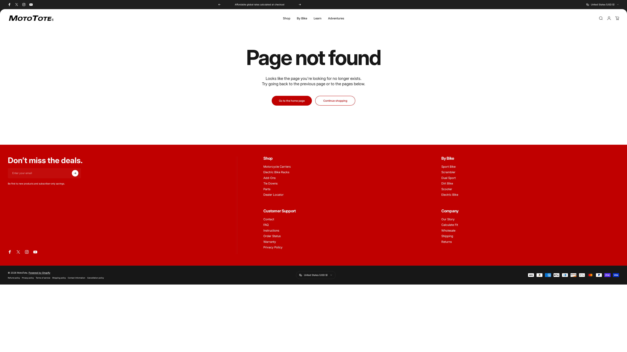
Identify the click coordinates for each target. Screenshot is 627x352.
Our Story (448, 219)
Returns (446, 241)
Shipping (447, 236)
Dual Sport (448, 178)
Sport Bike (448, 166)
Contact (268, 219)
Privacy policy (28, 278)
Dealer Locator (273, 194)
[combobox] (602, 4)
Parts (266, 189)
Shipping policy (59, 278)
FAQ (266, 225)
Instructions (271, 230)
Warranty (269, 241)
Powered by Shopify (39, 272)
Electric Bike (449, 194)
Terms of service (43, 278)
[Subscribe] (75, 173)
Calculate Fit (449, 225)
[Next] (299, 4)
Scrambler (448, 172)
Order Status (272, 236)
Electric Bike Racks (276, 172)
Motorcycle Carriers (277, 166)
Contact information (76, 278)
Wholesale (448, 230)
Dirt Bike (447, 183)
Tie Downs (270, 183)
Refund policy (14, 278)
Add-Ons (269, 178)
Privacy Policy (272, 247)
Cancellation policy (95, 278)
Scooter (446, 189)
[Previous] (219, 4)
